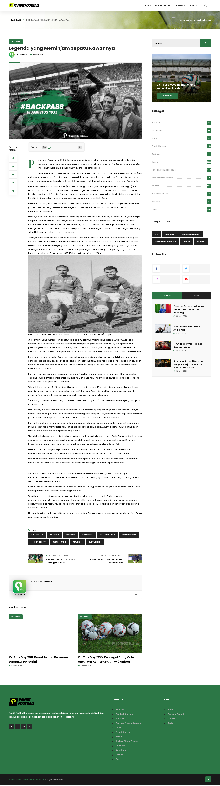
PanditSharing (159, 146)
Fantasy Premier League (164, 170)
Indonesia (169, 234)
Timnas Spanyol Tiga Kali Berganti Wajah (187, 345)
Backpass (16, 20)
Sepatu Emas (37, 535)
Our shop (167, 96)
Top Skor (54, 535)
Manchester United (190, 234)
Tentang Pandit (175, 714)
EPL (156, 234)
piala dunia (87, 535)
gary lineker (94, 542)
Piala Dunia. (34, 198)
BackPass (70, 535)
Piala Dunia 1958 (107, 535)
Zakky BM (49, 581)
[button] (13, 134)
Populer (167, 295)
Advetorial (157, 130)
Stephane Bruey (38, 542)
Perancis (77, 542)
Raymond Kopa (129, 535)
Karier (170, 723)
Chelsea (186, 241)
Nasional (156, 201)
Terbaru (156, 154)
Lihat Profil (20, 594)
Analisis (155, 185)
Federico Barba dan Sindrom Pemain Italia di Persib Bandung (189, 309)
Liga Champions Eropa (165, 241)
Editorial (181, 5)
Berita (155, 162)
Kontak (171, 718)
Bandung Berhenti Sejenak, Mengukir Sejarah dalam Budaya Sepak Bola (188, 364)
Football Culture (160, 193)
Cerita (193, 5)
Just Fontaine (59, 542)
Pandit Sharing (163, 5)
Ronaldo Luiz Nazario (107, 190)
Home (148, 5)
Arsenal (201, 241)
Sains (154, 138)
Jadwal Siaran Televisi (162, 177)
